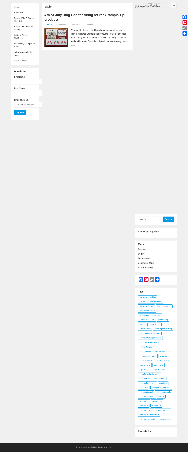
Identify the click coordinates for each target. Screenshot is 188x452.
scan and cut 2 (159, 379)
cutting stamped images (149, 347)
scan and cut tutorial (147, 383)
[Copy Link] (184, 28)
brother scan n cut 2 (147, 311)
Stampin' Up (144, 401)
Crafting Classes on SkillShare (22, 36)
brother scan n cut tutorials (150, 315)
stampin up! (156, 406)
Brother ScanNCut (146, 306)
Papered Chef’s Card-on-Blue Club (25, 19)
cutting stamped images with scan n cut (155, 351)
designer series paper (148, 356)
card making (163, 320)
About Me (18, 13)
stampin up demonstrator (149, 415)
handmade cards (146, 360)
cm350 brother (154, 324)
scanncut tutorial (146, 392)
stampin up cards (162, 410)
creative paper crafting (163, 329)
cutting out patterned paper (150, 333)
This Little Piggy (165, 419)
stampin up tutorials (147, 419)
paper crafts (158, 365)
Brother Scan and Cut (148, 297)
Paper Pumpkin (21, 61)
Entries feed (144, 258)
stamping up (157, 401)
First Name (19, 77)
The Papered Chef (89, 447)
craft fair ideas (145, 329)
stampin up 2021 (146, 410)
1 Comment (89, 25)
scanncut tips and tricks (161, 388)
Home (16, 7)
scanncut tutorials (164, 392)
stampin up (144, 406)
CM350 (142, 324)
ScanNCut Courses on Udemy (23, 28)
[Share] (184, 33)
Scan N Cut (144, 388)
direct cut (163, 356)
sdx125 (161, 397)
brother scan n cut (164, 306)
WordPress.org (145, 267)
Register (142, 249)
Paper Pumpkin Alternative (149, 374)
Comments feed (146, 263)
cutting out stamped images (150, 338)
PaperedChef (64, 25)
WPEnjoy (108, 447)
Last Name (19, 88)
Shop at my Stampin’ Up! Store (24, 45)
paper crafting (145, 365)
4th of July (49, 25)
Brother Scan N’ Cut (147, 320)
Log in (141, 253)
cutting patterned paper (148, 342)
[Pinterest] (184, 22)
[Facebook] (184, 17)
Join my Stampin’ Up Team (23, 53)
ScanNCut (163, 383)
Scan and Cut (145, 379)
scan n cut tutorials (147, 397)
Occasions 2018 (163, 360)
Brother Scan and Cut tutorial (151, 302)
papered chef (144, 370)
